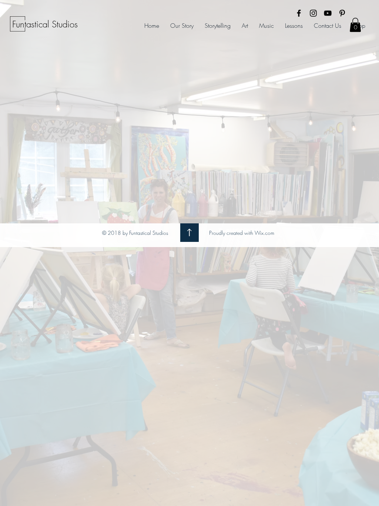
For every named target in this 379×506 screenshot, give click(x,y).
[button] (355, 25)
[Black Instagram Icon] (313, 13)
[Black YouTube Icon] (327, 13)
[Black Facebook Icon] (298, 13)
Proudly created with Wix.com (241, 232)
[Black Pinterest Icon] (342, 13)
